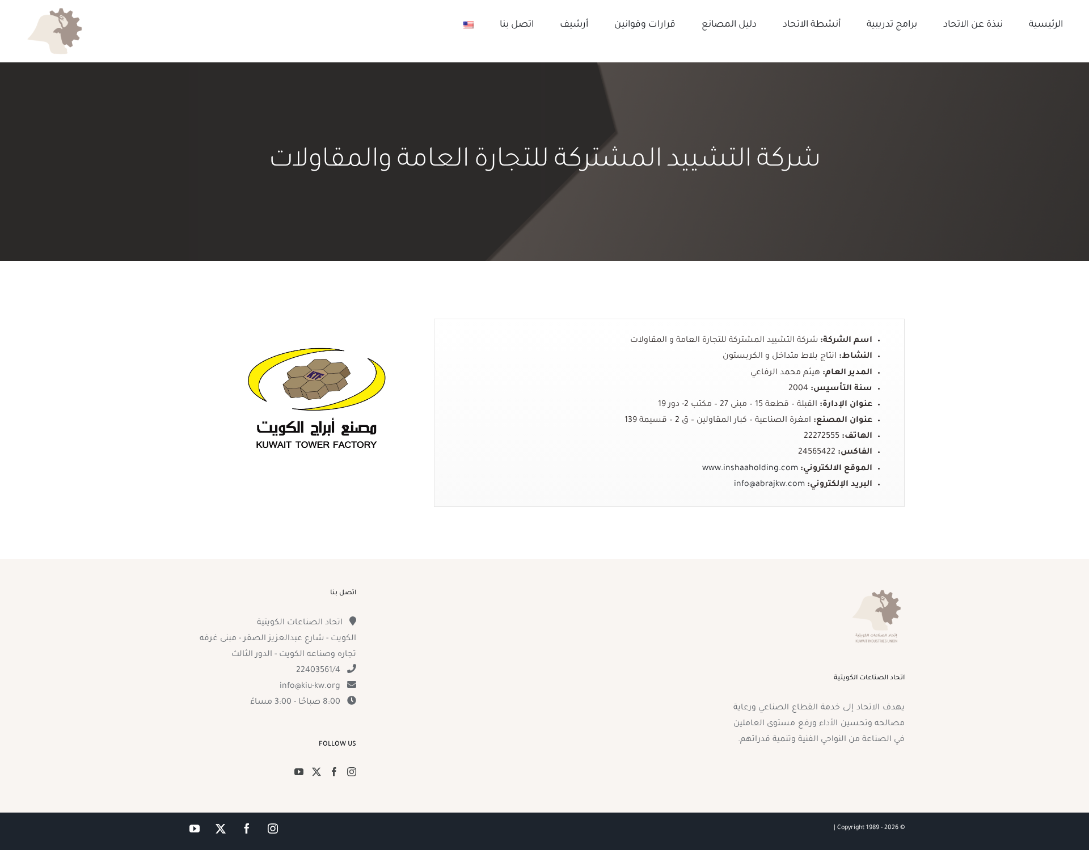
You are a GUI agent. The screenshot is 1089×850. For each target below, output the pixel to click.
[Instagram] (351, 771)
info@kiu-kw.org (310, 686)
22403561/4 (318, 670)
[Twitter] (316, 771)
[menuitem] (468, 25)
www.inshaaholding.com (750, 468)
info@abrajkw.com (769, 484)
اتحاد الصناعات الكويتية (300, 623)
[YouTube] (298, 771)
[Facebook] (334, 771)
